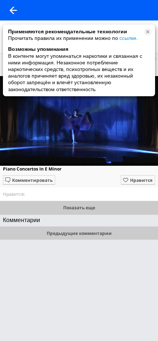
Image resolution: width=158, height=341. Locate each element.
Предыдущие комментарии (79, 233)
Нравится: (14, 194)
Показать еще (79, 208)
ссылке (127, 38)
